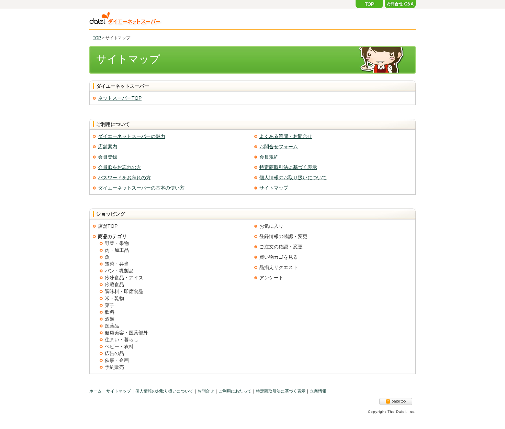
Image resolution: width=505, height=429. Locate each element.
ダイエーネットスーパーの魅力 (131, 136)
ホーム (95, 391)
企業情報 (318, 391)
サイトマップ (273, 188)
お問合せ (206, 391)
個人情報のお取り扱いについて (293, 177)
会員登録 (107, 157)
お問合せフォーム (278, 146)
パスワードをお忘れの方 (124, 177)
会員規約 (269, 157)
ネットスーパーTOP (120, 98)
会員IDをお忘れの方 (119, 167)
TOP (97, 37)
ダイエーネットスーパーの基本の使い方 (141, 188)
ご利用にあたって (234, 391)
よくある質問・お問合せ (285, 136)
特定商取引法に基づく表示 (288, 167)
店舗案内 (107, 146)
